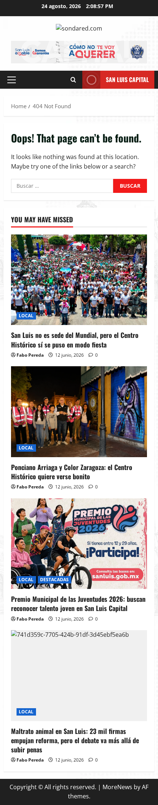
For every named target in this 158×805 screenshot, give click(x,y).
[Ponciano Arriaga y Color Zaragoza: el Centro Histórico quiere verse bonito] (79, 411)
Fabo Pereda (30, 355)
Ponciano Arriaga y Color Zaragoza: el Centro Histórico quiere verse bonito (71, 471)
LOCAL (26, 316)
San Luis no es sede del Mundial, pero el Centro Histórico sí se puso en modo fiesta (75, 339)
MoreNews (117, 787)
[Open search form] (73, 80)
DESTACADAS (54, 579)
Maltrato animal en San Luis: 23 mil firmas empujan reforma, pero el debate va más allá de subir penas (75, 740)
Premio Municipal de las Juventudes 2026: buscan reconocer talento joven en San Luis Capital (78, 603)
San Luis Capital (127, 79)
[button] (11, 80)
